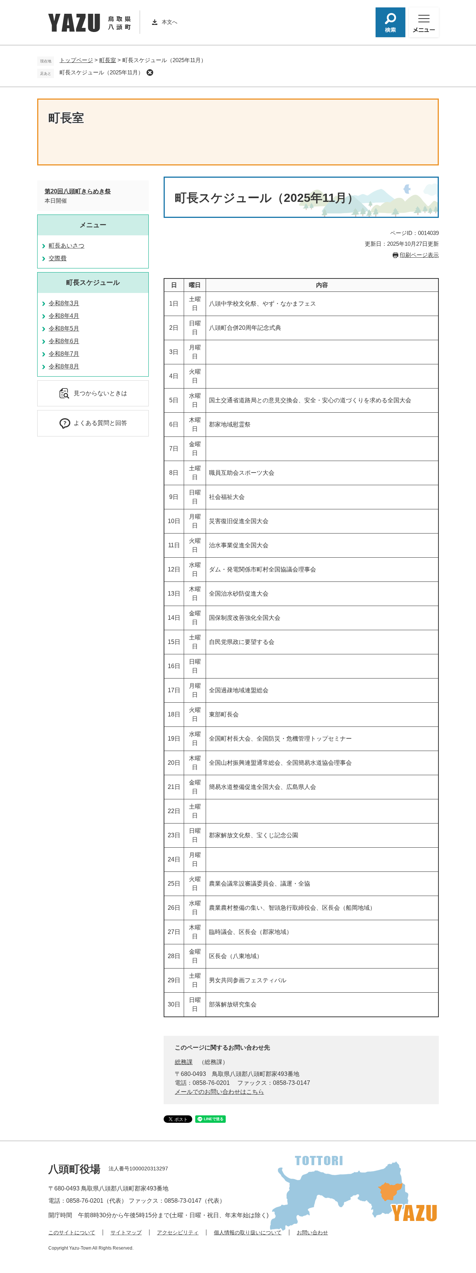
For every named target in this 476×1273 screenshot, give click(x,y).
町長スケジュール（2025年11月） (102, 72)
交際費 (58, 258)
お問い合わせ (312, 1232)
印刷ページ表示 (419, 255)
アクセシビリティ (178, 1232)
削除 (150, 72)
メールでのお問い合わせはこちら (219, 1092)
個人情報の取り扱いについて (248, 1232)
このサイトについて (71, 1232)
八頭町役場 (74, 1169)
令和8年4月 (64, 316)
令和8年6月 (64, 341)
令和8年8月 (64, 366)
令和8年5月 (64, 328)
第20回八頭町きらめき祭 (78, 191)
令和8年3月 (64, 303)
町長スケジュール (93, 282)
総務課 (184, 1062)
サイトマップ (126, 1232)
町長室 (107, 60)
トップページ (76, 60)
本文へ (169, 22)
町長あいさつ (66, 245)
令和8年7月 (64, 354)
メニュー (93, 225)
